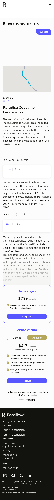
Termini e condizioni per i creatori (13, 436)
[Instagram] (5, 475)
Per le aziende (10, 468)
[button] (27, 316)
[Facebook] (13, 475)
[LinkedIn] (29, 475)
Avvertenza (8, 463)
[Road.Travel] (4, 4)
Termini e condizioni (13, 430)
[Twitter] (21, 475)
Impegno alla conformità (9, 456)
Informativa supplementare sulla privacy (14, 446)
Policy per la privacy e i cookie (13, 423)
